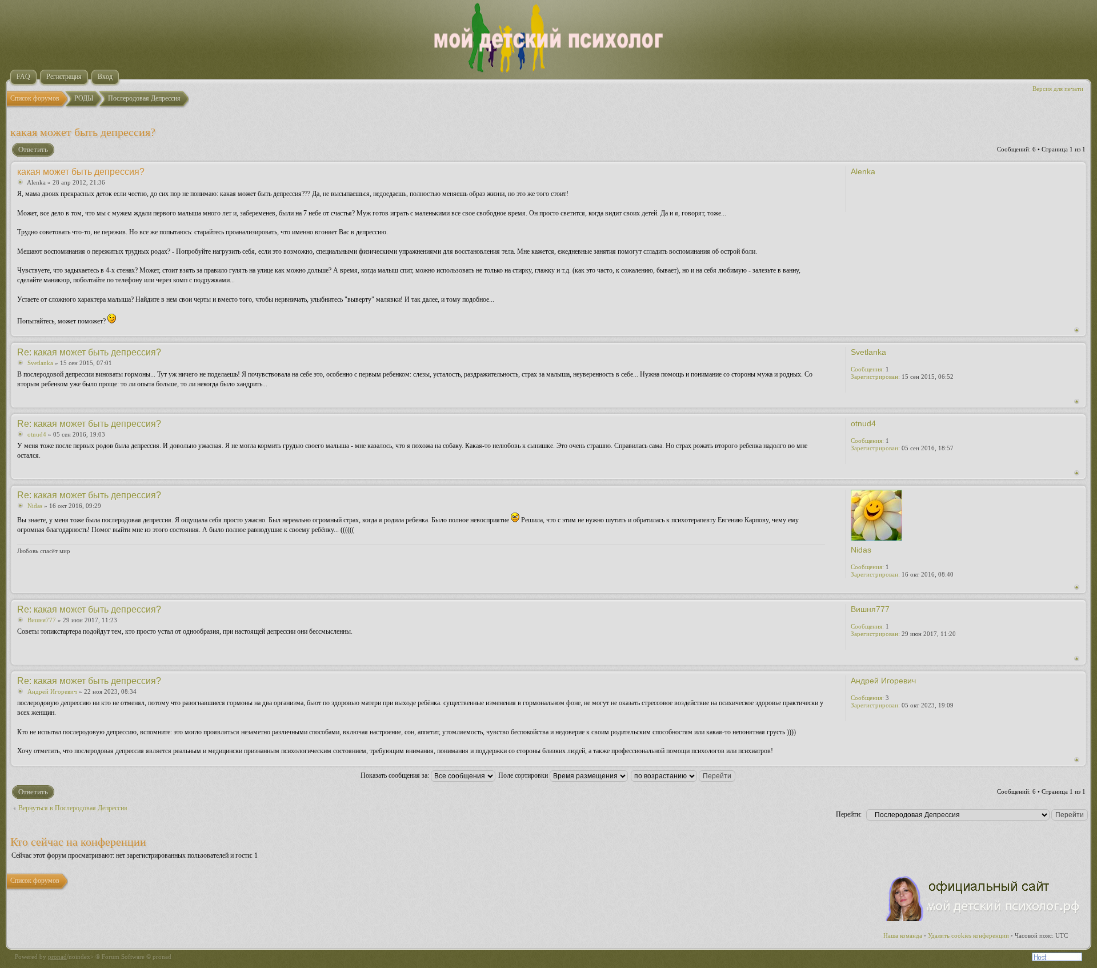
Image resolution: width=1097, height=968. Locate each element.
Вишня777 (41, 620)
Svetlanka (40, 362)
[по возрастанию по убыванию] (683, 775)
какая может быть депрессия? (82, 132)
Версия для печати (1057, 88)
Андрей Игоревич (52, 691)
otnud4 (36, 434)
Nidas (34, 505)
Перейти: (849, 814)
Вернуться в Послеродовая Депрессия (72, 808)
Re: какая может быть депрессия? (89, 352)
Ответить (33, 149)
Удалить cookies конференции (968, 935)
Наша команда (902, 935)
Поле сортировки (524, 775)
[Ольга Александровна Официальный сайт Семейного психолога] (983, 918)
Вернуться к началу (1077, 330)
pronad (57, 956)
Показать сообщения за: (396, 775)
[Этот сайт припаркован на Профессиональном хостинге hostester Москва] (1057, 958)
